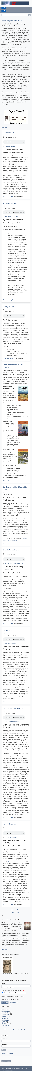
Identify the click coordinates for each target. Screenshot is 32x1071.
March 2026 (4, 1009)
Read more (4, 127)
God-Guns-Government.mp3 (12, 721)
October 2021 (5, 1018)
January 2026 (5, 1011)
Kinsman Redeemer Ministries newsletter (14, 993)
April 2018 (4, 1022)
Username (4, 1038)
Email (3, 983)
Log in (11, 196)
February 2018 (5, 1023)
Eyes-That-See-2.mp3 (10, 643)
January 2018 (5, 1025)
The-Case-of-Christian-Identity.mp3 (14, 563)
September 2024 (5, 1016)
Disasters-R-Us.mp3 (10, 146)
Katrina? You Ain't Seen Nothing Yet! (16, 861)
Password (4, 1044)
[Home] (16, 3)
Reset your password (7, 1053)
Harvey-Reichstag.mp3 (11, 837)
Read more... (4, 949)
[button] (6, 1061)
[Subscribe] (2, 915)
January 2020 (5, 1020)
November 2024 (5, 1014)
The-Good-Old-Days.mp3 (11, 216)
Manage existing (13, 1002)
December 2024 (5, 1013)
